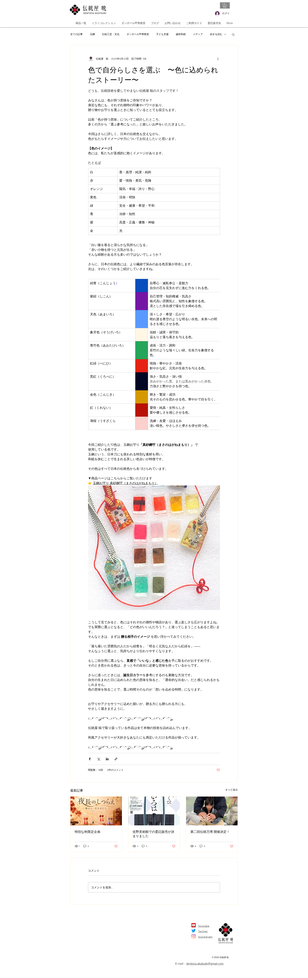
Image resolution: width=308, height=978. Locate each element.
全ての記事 (76, 34)
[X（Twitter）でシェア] (98, 759)
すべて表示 (231, 789)
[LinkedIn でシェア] (107, 759)
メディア (198, 34)
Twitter (203, 931)
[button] (224, 5)
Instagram (205, 936)
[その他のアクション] (218, 59)
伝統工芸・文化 (110, 34)
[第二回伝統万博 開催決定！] (212, 811)
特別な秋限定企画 (87, 832)
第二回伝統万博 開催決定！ (210, 832)
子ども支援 (162, 34)
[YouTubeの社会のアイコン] (193, 925)
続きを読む (216, 34)
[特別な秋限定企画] (96, 811)
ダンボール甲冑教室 (138, 34)
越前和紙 (181, 34)
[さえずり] (193, 931)
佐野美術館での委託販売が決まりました (153, 834)
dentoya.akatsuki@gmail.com (205, 963)
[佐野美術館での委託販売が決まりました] (154, 811)
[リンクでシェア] (116, 759)
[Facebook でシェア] (89, 759)
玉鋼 (92, 34)
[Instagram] (193, 936)
